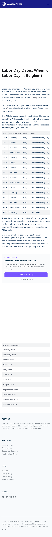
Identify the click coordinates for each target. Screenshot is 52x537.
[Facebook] (10, 496)
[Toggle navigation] (48, 4)
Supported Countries (10, 451)
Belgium (36, 97)
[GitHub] (14, 496)
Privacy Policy (7, 474)
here (46, 108)
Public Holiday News (9, 454)
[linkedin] (7, 496)
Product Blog (7, 448)
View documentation (26, 279)
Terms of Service (8, 480)
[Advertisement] (26, 38)
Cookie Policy (7, 477)
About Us (5, 471)
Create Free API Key (26, 275)
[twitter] (3, 496)
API (6, 108)
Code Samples (7, 445)
